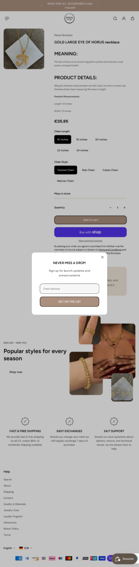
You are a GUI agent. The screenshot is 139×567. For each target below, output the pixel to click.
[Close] (102, 257)
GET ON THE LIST (69, 301)
